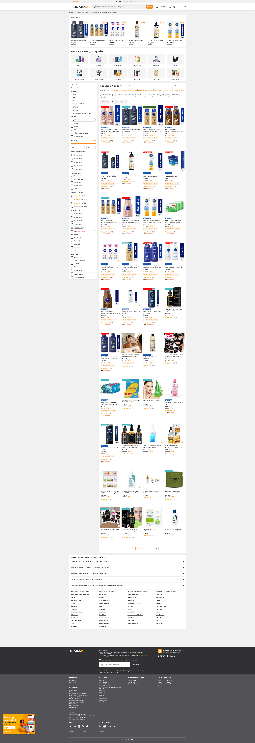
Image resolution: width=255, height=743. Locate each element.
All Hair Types (78, 257)
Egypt (159, 680)
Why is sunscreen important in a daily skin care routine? (89, 573)
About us (101, 680)
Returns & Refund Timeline (76, 702)
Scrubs (76, 188)
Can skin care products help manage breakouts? (86, 579)
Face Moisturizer (104, 603)
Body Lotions (78, 182)
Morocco (169, 680)
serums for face (104, 617)
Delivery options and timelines (77, 693)
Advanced (77, 130)
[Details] (95, 231)
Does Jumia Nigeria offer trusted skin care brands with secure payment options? (97, 585)
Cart (184, 7)
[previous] (72, 33)
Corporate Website (104, 683)
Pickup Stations (73, 705)
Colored (76, 264)
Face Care (159, 594)
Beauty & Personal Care (93, 12)
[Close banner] (33, 716)
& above (84, 196)
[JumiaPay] (126, 1)
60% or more (78, 217)
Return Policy (73, 703)
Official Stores (103, 689)
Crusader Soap (103, 620)
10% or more (78, 169)
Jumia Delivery (73, 707)
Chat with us (72, 680)
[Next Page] (152, 548)
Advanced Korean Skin (81, 133)
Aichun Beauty (78, 136)
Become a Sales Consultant (135, 683)
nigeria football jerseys (130, 90)
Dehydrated (77, 247)
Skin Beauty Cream (76, 600)
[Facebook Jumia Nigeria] (71, 726)
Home (71, 12)
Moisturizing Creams (134, 603)
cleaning (73, 597)
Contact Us (72, 684)
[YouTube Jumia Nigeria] (75, 726)
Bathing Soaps (78, 179)
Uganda (169, 683)
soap (72, 623)
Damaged (77, 244)
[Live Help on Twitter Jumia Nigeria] (83, 726)
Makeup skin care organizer (172, 90)
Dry (75, 250)
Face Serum (74, 617)
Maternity (75, 107)
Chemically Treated (80, 260)
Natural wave (78, 270)
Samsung (101, 731)
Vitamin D (159, 609)
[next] (183, 33)
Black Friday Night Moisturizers (137, 591)
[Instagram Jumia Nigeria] (79, 726)
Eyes (74, 97)
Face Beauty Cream (77, 612)
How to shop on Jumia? (75, 692)
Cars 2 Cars (102, 615)
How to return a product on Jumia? (79, 695)
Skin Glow (130, 617)
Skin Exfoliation (76, 620)
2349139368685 (80, 719)
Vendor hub (131, 682)
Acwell (76, 126)
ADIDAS (71, 731)
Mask (100, 606)
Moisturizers (78, 185)
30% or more (78, 162)
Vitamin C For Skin (161, 606)
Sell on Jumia (75, 1)
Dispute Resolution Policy (76, 700)
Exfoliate (159, 617)
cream (73, 603)
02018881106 (82, 717)
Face (74, 100)
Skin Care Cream (104, 600)
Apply (94, 140)
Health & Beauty (79, 12)
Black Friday (102, 692)
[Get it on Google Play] (171, 656)
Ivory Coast (161, 683)
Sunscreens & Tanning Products (82, 113)
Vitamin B (130, 609)
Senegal (169, 682)
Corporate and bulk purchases (77, 697)
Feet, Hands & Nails (78, 104)
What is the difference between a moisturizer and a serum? (90, 567)
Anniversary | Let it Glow (106, 591)
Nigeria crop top (116, 90)
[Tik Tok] (87, 726)
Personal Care (106, 12)
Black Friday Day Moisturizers (80, 594)
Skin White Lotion (133, 623)
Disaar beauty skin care (145, 90)
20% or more (78, 166)
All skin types (78, 237)
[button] (119, 124)
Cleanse (101, 597)
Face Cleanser (160, 615)
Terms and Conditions (105, 685)
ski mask (130, 606)
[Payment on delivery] (100, 726)
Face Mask (131, 612)
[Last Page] (157, 548)
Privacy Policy (143, 655)
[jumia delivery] (134, 1)
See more (103, 97)
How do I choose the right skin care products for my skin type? (91, 561)
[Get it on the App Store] (161, 656)
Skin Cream (131, 600)
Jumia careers (103, 682)
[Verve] (115, 726)
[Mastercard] (104, 726)
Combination (78, 241)
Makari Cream (160, 597)
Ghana (159, 682)
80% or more (78, 213)
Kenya (159, 685)
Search (149, 7)
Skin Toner (102, 626)
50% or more (78, 155)
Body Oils (74, 626)
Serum (158, 612)
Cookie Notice (105, 657)
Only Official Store (79, 277)
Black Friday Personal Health (80, 591)
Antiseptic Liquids (79, 176)
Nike (85, 731)
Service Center (73, 690)
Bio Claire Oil (160, 623)
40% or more (78, 158)
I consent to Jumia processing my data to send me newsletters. (119, 660)
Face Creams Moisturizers (135, 615)
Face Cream (102, 612)
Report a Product (74, 698)
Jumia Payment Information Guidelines (110, 687)
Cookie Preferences (104, 702)
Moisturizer (102, 594)
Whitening (74, 609)
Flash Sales (102, 690)
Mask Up (158, 603)
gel (157, 620)
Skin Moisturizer (133, 594)
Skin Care (74, 91)
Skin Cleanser (132, 597)
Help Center (72, 682)
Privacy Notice (103, 698)
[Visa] (109, 726)
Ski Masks (74, 606)
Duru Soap (131, 620)
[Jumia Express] (78, 231)
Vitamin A (102, 609)
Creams (158, 600)
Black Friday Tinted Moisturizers (166, 591)
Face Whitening (104, 623)
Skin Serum (74, 615)
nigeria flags (158, 90)
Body (74, 94)
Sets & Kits (76, 110)
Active (76, 123)
